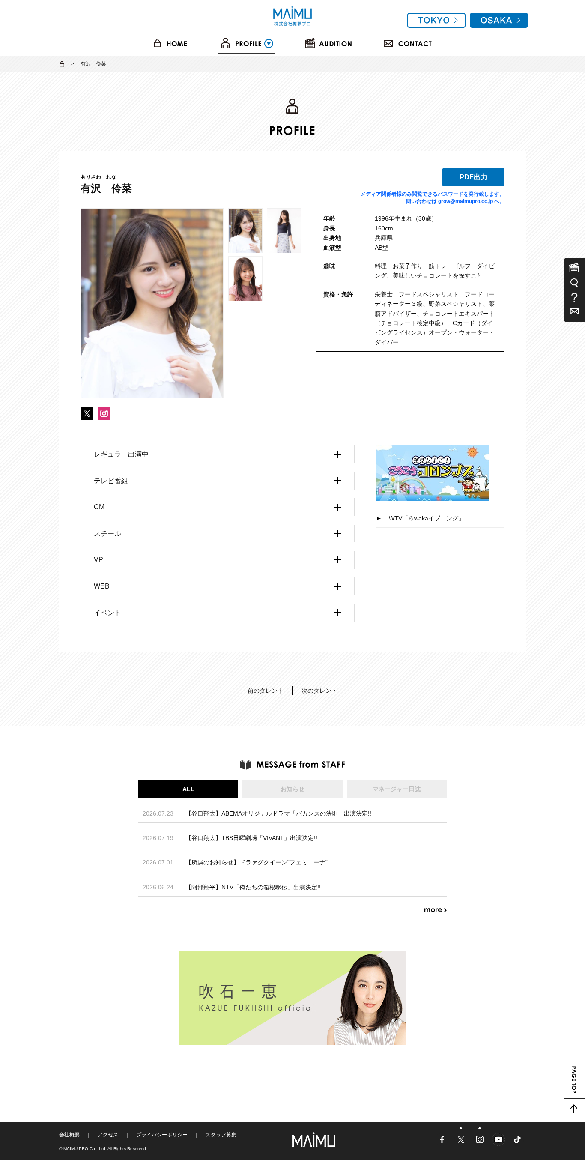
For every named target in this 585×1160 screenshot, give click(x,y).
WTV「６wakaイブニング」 (426, 518)
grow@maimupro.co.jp (465, 201)
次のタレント (319, 690)
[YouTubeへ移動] (499, 1142)
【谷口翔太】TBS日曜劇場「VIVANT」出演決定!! (251, 837)
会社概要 (69, 1135)
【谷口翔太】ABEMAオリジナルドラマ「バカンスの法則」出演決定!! (278, 813)
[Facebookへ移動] (442, 1142)
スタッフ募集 (221, 1135)
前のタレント (266, 690)
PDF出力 (473, 177)
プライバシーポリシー (162, 1135)
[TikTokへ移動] (517, 1142)
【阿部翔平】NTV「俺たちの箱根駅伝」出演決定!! (253, 887)
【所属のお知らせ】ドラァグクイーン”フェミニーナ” (256, 862)
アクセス (108, 1135)
